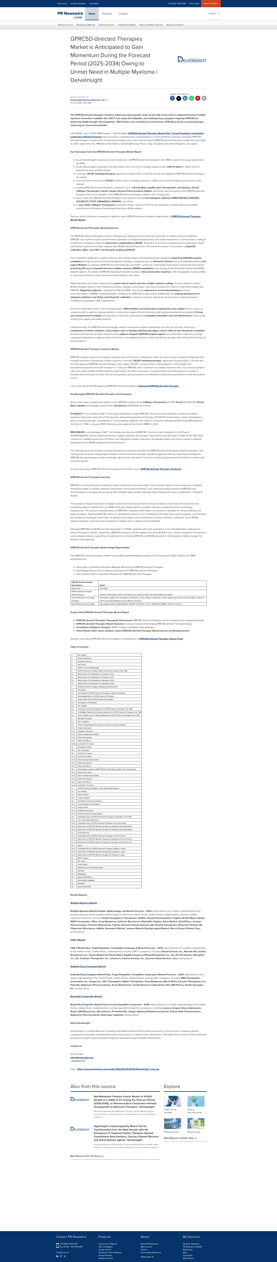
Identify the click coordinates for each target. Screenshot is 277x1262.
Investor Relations (78, 3)
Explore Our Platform (108, 1243)
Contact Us (61, 1252)
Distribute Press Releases (110, 1252)
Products (107, 14)
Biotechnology (194, 1132)
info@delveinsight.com (82, 1057)
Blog (185, 1252)
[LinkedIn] (57, 1256)
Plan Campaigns (106, 1246)
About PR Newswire (149, 1243)
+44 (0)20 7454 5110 (69, 1243)
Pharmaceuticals (171, 1132)
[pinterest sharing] (197, 98)
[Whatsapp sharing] (191, 98)
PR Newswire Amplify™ (193, 1246)
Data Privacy (188, 1258)
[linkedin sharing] (185, 98)
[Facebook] (61, 1256)
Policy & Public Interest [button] (151, 25)
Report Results (105, 1255)
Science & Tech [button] (106, 25)
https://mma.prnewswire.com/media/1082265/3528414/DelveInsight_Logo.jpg (118, 1069)
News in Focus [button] (65, 25)
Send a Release (211, 3)
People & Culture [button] (175, 25)
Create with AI (105, 1249)
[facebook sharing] (172, 98)
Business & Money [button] (86, 25)
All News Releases (191, 1243)
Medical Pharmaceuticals (195, 1111)
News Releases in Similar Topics (179, 1138)
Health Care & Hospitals (170, 1111)
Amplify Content (106, 1258)
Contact (123, 14)
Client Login (194, 3)
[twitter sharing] (178, 99)
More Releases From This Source (85, 1156)
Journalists (94, 3)
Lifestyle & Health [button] (127, 25)
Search (212, 13)
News (92, 14)
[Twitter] (65, 1256)
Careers (144, 1249)
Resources (62, 3)
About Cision (146, 1246)
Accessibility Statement (151, 1252)
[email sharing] (204, 98)
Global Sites (146, 1257)
